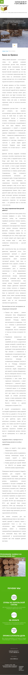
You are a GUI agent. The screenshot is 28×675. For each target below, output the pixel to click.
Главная (3, 51)
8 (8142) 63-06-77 (21, 2)
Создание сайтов (21, 667)
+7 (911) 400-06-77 (20, 4)
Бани (7, 51)
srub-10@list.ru (14, 658)
